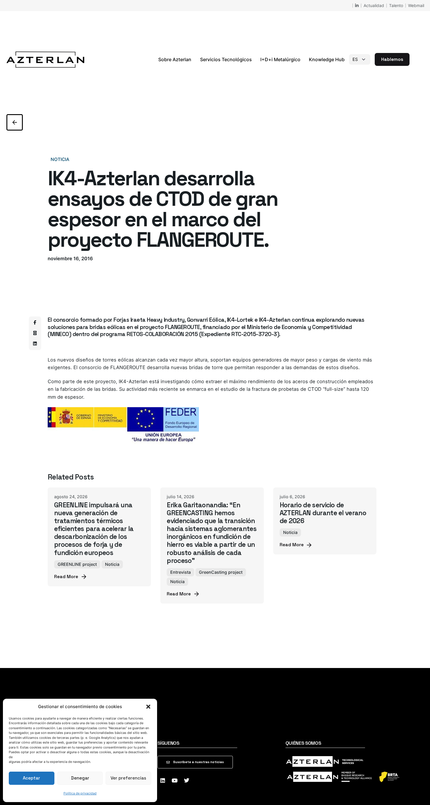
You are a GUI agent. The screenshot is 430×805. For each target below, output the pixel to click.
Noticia (60, 159)
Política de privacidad (80, 793)
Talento (396, 5)
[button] (148, 707)
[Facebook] (35, 322)
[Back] (14, 122)
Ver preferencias (128, 778)
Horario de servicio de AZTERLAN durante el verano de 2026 (323, 513)
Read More (66, 577)
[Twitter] (186, 780)
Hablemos (392, 59)
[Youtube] (174, 780)
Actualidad (374, 5)
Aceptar (31, 778)
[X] (35, 333)
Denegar (80, 778)
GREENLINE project (77, 564)
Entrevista (180, 572)
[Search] (417, 59)
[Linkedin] (35, 343)
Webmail (416, 5)
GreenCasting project (220, 572)
